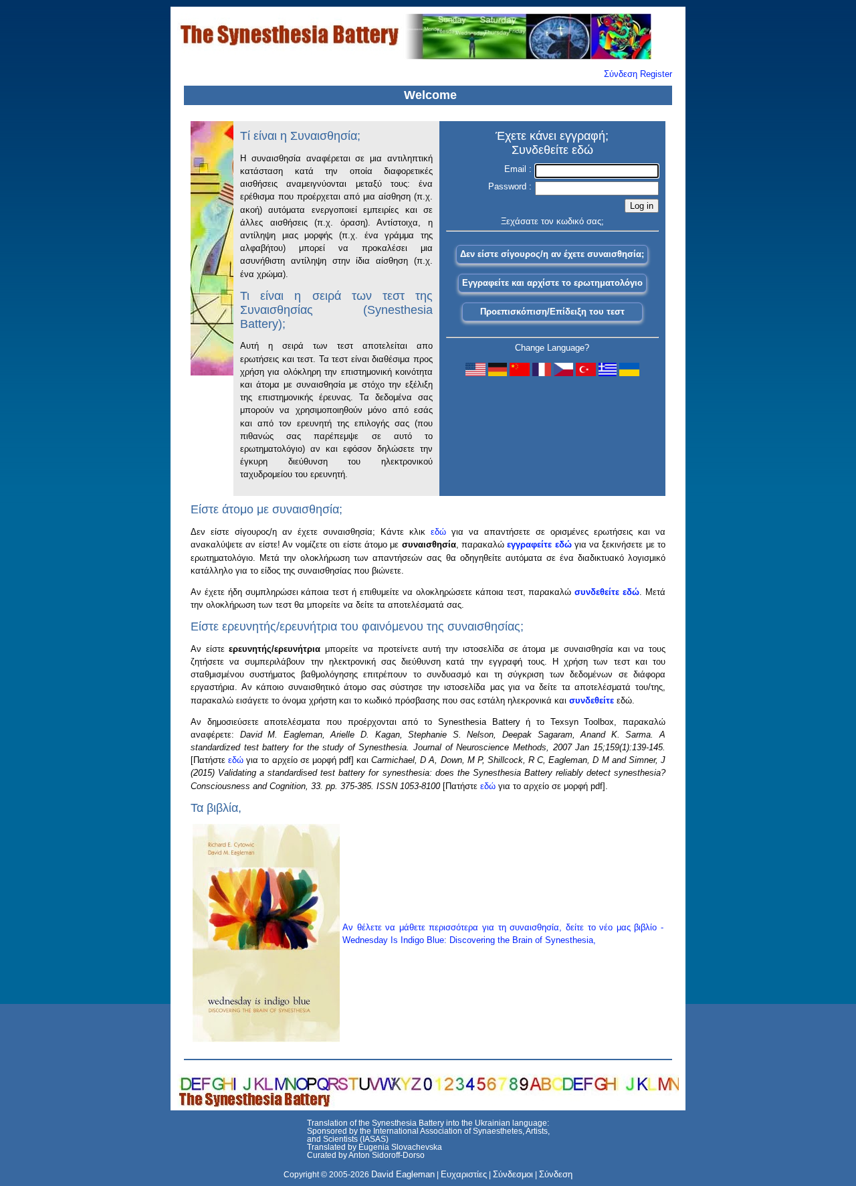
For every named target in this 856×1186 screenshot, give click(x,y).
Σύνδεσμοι (513, 1174)
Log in (641, 206)
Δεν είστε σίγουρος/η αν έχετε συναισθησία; (552, 254)
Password (508, 186)
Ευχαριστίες (464, 1174)
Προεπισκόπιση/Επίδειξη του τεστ (552, 312)
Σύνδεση (620, 74)
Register (656, 74)
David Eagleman (403, 1174)
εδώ (438, 532)
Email (516, 169)
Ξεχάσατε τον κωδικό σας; (552, 221)
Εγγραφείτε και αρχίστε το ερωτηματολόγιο (552, 283)
